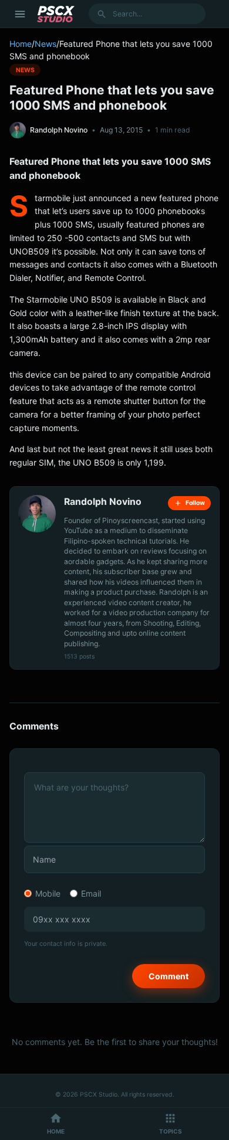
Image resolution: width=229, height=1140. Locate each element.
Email (91, 893)
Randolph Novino (58, 129)
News (45, 44)
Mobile (47, 893)
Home (20, 44)
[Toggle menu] (20, 14)
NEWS (25, 69)
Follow (195, 503)
